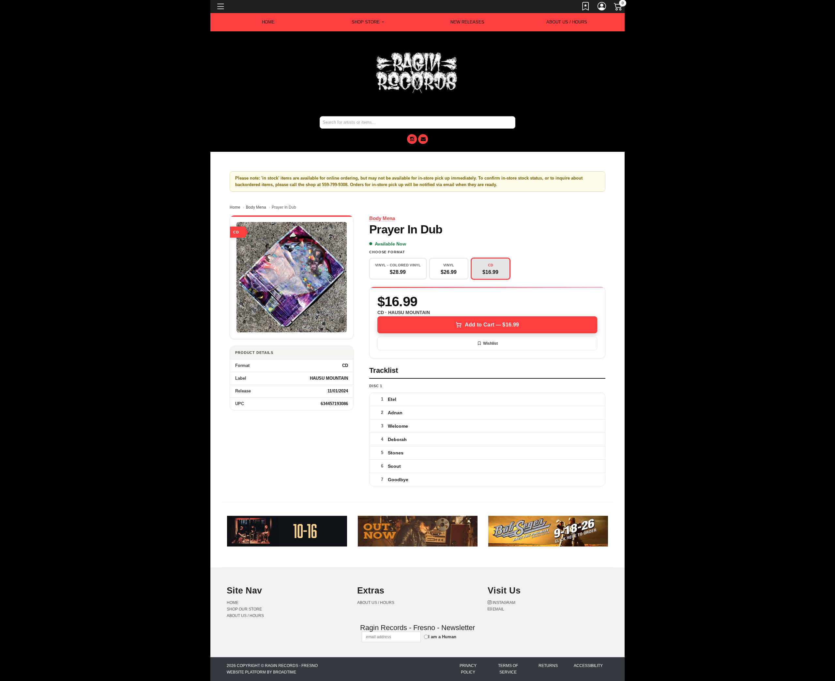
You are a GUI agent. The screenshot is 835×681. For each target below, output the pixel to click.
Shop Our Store (244, 609)
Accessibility (588, 665)
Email (498, 609)
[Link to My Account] (602, 7)
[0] (618, 8)
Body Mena (256, 207)
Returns (548, 665)
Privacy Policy (468, 668)
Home (235, 207)
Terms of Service (508, 668)
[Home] (417, 73)
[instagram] (412, 139)
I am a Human (442, 636)
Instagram (503, 602)
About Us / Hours (566, 22)
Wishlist (490, 343)
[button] (367, 22)
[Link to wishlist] (585, 7)
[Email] (423, 139)
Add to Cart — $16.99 (492, 324)
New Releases (467, 22)
